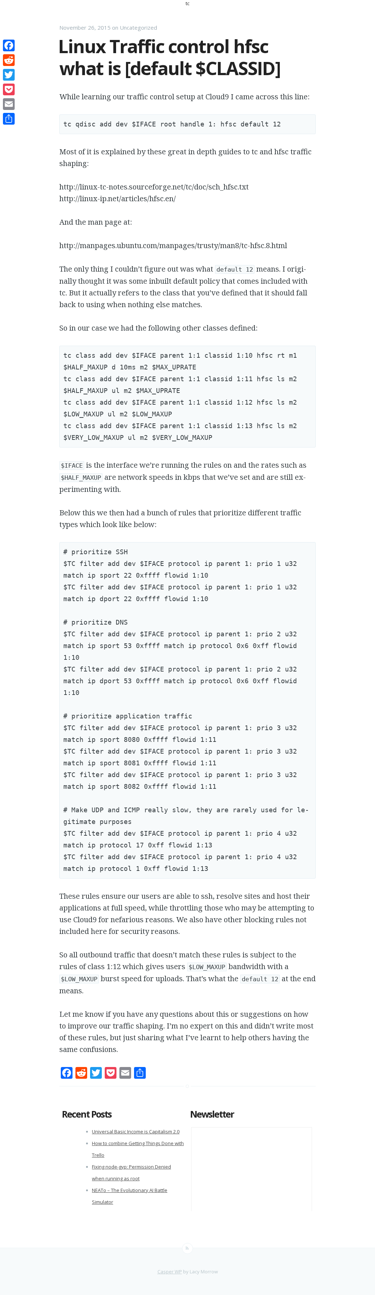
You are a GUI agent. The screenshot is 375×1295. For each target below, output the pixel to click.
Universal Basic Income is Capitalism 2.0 (135, 1131)
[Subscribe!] (187, 1248)
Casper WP (169, 1271)
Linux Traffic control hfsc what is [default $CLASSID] (169, 57)
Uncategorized (138, 27)
